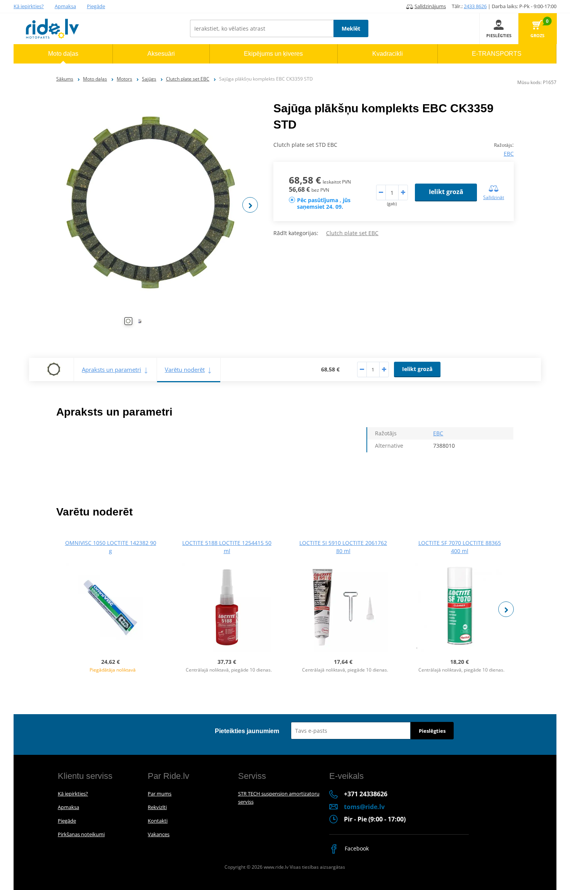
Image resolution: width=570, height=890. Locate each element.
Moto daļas (95, 79)
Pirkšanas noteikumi (81, 834)
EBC (509, 153)
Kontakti (158, 820)
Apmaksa (65, 6)
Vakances (158, 834)
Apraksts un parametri (111, 369)
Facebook (356, 848)
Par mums (159, 793)
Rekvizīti (157, 807)
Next (250, 205)
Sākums (64, 79)
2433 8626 (475, 6)
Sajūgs (149, 79)
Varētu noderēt (185, 369)
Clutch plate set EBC (187, 79)
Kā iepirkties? (29, 6)
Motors (124, 79)
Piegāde (96, 6)
